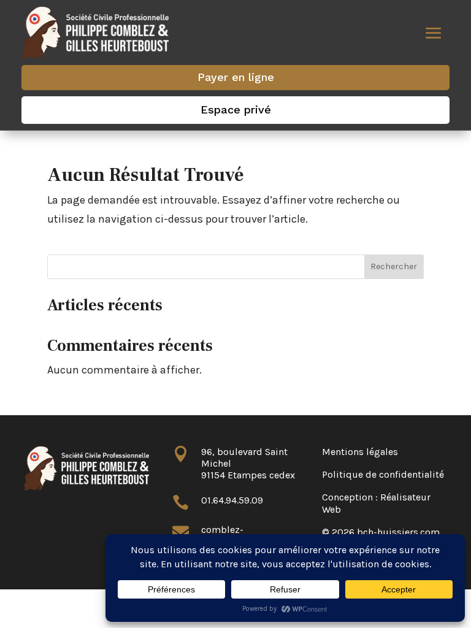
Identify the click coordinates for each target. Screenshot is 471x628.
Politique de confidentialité (383, 474)
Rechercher (393, 266)
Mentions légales (360, 452)
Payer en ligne (235, 77)
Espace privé (236, 109)
